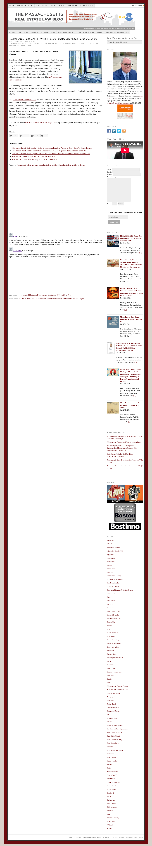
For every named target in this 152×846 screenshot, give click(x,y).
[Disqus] (57, 200)
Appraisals (110, 554)
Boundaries (111, 569)
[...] (140, 252)
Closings (23, 32)
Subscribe (137, 5)
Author (53, 6)
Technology (111, 800)
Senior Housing (112, 771)
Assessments (111, 558)
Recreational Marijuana (115, 750)
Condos (13, 32)
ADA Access (111, 544)
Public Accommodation (115, 725)
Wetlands (110, 825)
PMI (108, 714)
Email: (109, 172)
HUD (109, 661)
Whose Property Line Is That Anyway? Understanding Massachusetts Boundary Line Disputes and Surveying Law (131, 263)
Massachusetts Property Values (117, 686)
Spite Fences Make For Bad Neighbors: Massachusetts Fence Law (120, 455)
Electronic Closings (113, 611)
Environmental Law (114, 618)
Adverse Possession (113, 547)
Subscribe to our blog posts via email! (125, 212)
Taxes (109, 796)
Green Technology (113, 640)
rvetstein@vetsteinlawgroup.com (118, 103)
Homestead (110, 650)
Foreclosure (111, 636)
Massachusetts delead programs (27, 165)
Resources (72, 6)
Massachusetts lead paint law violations (72, 165)
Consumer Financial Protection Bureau (120, 590)
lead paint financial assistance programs (40, 122)
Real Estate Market (113, 736)
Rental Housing (112, 761)
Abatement (110, 540)
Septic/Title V (112, 775)
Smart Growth (112, 786)
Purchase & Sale (86, 32)
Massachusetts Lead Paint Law (24, 99)
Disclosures (16, 44)
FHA (108, 629)
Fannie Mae (111, 622)
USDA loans (111, 821)
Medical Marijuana (113, 693)
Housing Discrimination (32, 44)
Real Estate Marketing (114, 739)
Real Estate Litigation (117, 32)
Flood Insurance (112, 633)
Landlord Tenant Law (52, 44)
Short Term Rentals (113, 782)
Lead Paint (66, 44)
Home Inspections (113, 647)
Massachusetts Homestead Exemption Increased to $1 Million (129, 405)
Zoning (109, 828)
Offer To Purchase (113, 707)
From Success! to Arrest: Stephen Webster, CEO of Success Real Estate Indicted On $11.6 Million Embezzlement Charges (129, 347)
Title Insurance (112, 807)
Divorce (109, 604)
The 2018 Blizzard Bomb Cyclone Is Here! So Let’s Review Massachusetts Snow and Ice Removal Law (51, 153)
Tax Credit (110, 793)
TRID (109, 814)
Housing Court (112, 654)
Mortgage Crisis (112, 697)
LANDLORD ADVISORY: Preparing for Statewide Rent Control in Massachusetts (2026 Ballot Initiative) (131, 292)
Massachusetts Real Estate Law (85, 44)
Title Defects (111, 803)
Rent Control (111, 757)
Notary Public (111, 704)
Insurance (110, 665)
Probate (109, 722)
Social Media (111, 789)
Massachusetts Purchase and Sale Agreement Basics (124, 442)
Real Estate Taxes (113, 743)
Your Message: (112, 177)
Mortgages (110, 700)
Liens (109, 682)
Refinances (110, 754)
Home (11, 6)
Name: (109, 169)
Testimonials (86, 6)
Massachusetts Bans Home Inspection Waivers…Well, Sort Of (131, 319)
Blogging (110, 565)
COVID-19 (35, 32)
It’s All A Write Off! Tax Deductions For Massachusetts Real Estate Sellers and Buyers (51, 298)
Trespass (110, 810)
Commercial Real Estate (115, 579)
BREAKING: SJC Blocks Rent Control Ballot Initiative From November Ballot (131, 238)
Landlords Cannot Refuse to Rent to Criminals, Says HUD (34, 156)
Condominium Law (113, 583)
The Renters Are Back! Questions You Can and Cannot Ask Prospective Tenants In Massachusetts (49, 150)
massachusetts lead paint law (48, 165)
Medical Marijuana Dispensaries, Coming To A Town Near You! (47, 295)
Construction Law (113, 586)
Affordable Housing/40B (115, 551)
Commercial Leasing (114, 576)
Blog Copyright (139, 837)
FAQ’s (61, 6)
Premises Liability (17, 46)
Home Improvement (114, 643)
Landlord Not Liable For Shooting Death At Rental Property (35, 159)
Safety (28, 46)
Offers (100, 32)
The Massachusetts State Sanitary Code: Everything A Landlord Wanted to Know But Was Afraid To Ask (52, 148)
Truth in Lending (113, 818)
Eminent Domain (113, 615)
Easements (110, 608)
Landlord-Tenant (66, 32)
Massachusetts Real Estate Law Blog (71, 19)
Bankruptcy (111, 561)
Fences (109, 625)
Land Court (111, 668)
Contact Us (41, 6)
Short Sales (111, 779)
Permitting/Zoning (113, 711)
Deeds (109, 597)
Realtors (110, 746)
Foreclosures (48, 32)
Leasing (109, 679)
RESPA (109, 764)
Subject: (110, 174)
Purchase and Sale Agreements (117, 729)
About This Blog (25, 6)
